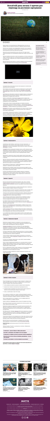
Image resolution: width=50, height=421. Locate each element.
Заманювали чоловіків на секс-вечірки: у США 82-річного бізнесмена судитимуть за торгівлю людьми (25, 374)
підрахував (17, 311)
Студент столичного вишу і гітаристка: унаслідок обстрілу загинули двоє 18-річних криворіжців (24, 389)
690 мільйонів (13, 301)
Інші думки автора (40, 45)
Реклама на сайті (8, 404)
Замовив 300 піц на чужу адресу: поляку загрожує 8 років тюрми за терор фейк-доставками (39, 388)
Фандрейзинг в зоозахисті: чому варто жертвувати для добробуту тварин (40, 56)
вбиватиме (29, 201)
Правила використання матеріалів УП (25, 404)
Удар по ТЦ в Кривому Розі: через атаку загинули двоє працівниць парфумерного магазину (39, 373)
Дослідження (5, 108)
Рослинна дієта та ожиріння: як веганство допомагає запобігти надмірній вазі (18, 334)
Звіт (3, 94)
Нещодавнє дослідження (7, 226)
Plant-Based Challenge (25, 321)
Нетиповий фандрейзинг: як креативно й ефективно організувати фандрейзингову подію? (41, 52)
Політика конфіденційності (15, 404)
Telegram (13, 343)
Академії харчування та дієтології (9, 182)
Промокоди (42, 404)
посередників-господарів (16, 236)
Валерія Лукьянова (11, 12)
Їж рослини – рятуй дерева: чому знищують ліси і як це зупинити (15, 332)
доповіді (5, 149)
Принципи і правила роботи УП (35, 404)
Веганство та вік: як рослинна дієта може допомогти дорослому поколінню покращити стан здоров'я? (41, 48)
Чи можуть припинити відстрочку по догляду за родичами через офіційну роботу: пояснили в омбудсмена (9, 389)
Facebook (17, 343)
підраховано (5, 146)
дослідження (11, 204)
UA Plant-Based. (24, 62)
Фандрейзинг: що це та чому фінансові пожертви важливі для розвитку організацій (40, 60)
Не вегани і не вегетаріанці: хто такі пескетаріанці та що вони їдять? (16, 339)
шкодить (19, 98)
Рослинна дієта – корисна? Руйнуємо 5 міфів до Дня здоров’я (15, 330)
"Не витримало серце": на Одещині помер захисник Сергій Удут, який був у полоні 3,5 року (9, 373)
